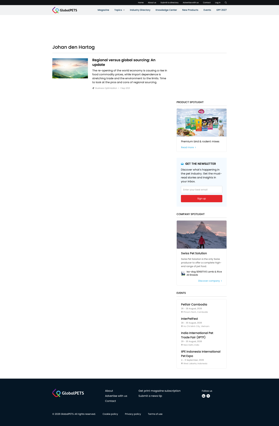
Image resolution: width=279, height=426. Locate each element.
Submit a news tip (150, 396)
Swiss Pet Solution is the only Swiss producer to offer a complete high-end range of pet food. (201, 262)
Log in (217, 2)
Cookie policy (110, 414)
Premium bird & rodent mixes (200, 141)
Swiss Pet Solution (194, 253)
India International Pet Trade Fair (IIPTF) (197, 335)
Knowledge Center (166, 10)
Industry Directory (140, 10)
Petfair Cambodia (194, 304)
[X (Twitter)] (208, 396)
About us (152, 2)
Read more (187, 147)
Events (207, 10)
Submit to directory (169, 2)
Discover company (209, 280)
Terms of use (155, 414)
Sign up (201, 198)
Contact (207, 2)
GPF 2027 (221, 10)
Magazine (103, 10)
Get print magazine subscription (159, 391)
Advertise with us (191, 2)
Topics (118, 10)
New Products (190, 10)
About (109, 391)
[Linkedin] (203, 396)
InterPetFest (189, 319)
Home (141, 2)
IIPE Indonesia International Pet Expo (200, 354)
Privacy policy (133, 414)
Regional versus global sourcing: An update (123, 62)
